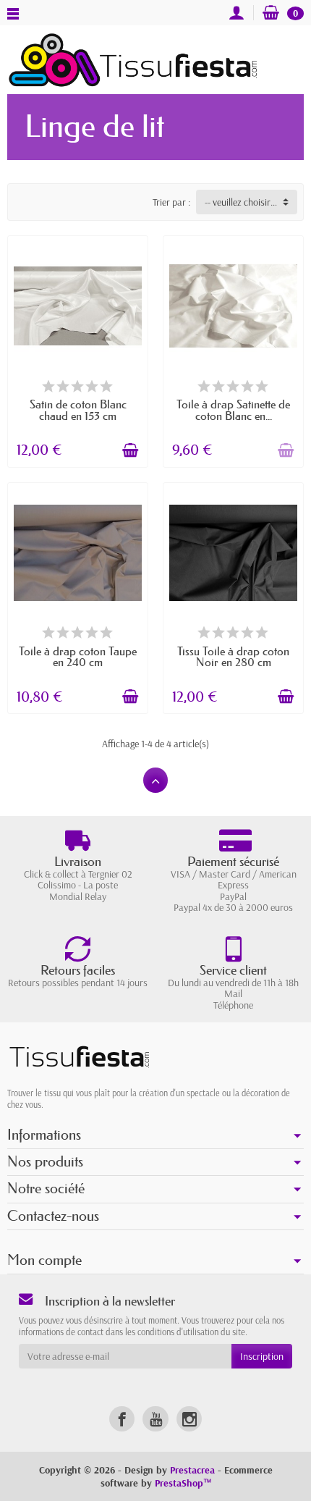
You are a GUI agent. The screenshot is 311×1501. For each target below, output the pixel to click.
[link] (122, 1418)
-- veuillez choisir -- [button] (241, 202)
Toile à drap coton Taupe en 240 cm (78, 657)
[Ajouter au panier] (130, 450)
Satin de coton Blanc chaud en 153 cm (78, 410)
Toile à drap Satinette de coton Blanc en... (233, 410)
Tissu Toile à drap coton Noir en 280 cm (233, 657)
